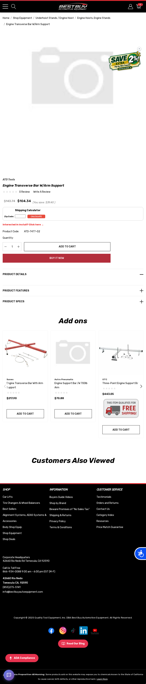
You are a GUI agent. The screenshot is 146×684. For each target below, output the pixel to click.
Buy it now (56, 258)
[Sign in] (130, 6)
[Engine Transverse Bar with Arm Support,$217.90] (25, 352)
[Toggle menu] (5, 6)
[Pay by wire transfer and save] (125, 61)
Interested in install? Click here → (23, 224)
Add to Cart (67, 246)
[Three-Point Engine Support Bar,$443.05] (121, 352)
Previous (5, 386)
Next (141, 386)
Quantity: (8, 237)
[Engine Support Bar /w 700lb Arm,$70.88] (73, 352)
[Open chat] (9, 675)
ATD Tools (9, 179)
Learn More (102, 679)
